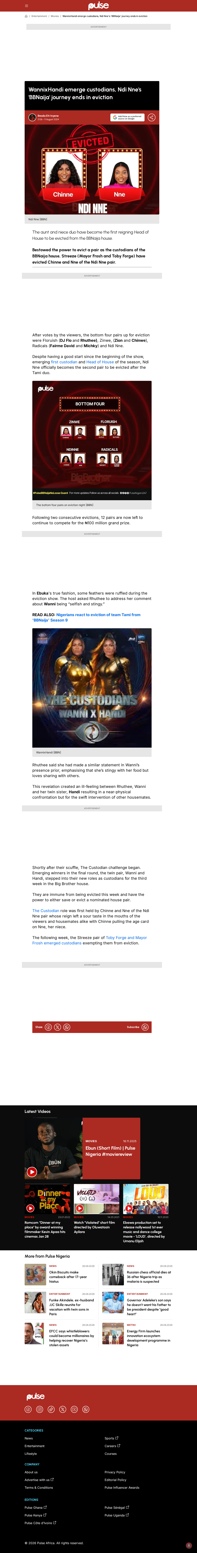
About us (31, 1472)
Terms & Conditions (39, 1487)
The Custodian (45, 910)
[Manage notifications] (189, 1545)
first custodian (64, 362)
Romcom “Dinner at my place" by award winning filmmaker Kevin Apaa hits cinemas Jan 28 (45, 1229)
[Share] (151, 117)
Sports (109, 1438)
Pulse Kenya (33, 1515)
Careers (110, 1446)
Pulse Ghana (34, 1507)
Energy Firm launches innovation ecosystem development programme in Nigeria (148, 1338)
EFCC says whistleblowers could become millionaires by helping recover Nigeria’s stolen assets (71, 1338)
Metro (131, 1324)
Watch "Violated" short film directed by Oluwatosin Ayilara (94, 1227)
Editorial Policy (115, 1480)
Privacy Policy (115, 1472)
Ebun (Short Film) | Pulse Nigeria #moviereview (110, 1151)
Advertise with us (37, 1480)
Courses (111, 1454)
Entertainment (39, 16)
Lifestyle (31, 1454)
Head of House (100, 362)
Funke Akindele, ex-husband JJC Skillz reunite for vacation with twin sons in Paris (71, 1307)
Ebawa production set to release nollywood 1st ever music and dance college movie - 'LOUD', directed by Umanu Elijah (144, 1231)
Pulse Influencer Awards (122, 1487)
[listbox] (98, 1214)
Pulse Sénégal (115, 1507)
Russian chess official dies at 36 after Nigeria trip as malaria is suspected (149, 1277)
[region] (98, 1214)
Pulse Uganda (115, 1515)
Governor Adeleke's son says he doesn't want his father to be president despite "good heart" (149, 1307)
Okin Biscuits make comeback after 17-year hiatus (68, 1277)
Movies (55, 16)
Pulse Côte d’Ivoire (38, 1523)
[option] (47, 1215)
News (53, 1266)
